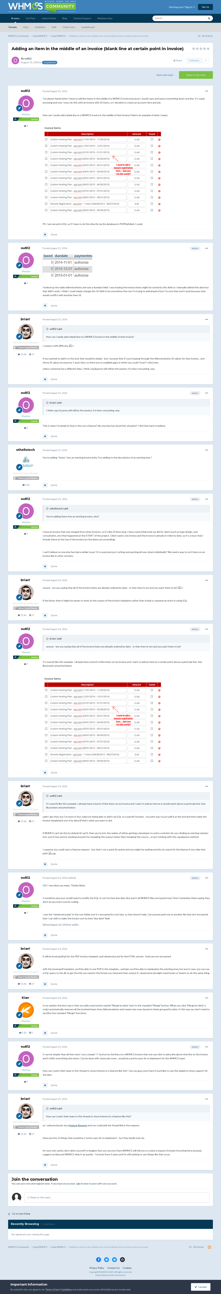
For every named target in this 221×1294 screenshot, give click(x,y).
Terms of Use (52, 1289)
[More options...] (206, 91)
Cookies (127, 1267)
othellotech (25, 450)
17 (32, 354)
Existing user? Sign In (181, 7)
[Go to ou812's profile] (15, 60)
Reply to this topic (196, 74)
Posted (55, 91)
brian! (25, 319)
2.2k (23, 1032)
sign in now (82, 1183)
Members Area (104, 18)
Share (178, 60)
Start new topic (165, 74)
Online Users (69, 27)
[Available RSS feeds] (209, 1247)
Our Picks (30, 18)
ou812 (27, 58)
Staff (54, 27)
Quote (54, 234)
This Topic (196, 18)
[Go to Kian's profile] (26, 1010)
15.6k (23, 354)
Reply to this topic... (41, 1197)
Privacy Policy (96, 1267)
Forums (13, 27)
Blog (64, 18)
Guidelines (40, 27)
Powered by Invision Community (111, 1275)
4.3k (27, 485)
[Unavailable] (103, 169)
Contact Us (113, 1267)
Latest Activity (49, 18)
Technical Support (82, 18)
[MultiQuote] (45, 234)
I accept (202, 1286)
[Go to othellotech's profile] (26, 462)
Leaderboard (88, 27)
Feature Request (78, 1125)
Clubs (26, 27)
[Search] (209, 18)
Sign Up (205, 7)
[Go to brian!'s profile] (26, 331)
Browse (15, 18)
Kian (25, 998)
